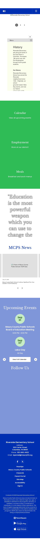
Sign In (20, 486)
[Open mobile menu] (36, 11)
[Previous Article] (17, 288)
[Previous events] (4, 359)
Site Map (20, 479)
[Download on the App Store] (20, 529)
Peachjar (20, 466)
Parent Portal (20, 476)
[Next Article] (22, 288)
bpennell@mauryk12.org (22, 455)
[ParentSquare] (20, 517)
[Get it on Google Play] (20, 523)
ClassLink (20, 473)
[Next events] (35, 359)
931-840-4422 (23, 452)
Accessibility (20, 483)
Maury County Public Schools (20, 470)
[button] (4, 11)
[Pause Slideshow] (30, 36)
